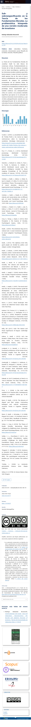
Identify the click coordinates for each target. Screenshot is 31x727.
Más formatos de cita (8, 599)
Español (5, 713)
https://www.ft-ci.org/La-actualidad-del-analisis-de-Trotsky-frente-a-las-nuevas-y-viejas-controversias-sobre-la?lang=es (14, 145)
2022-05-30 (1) (6, 495)
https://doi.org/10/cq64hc (9, 215)
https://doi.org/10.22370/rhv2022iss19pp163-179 (14, 594)
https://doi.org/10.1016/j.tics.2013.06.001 (14, 410)
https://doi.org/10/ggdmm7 (10, 344)
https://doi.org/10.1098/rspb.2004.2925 (13, 325)
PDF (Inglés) (7, 479)
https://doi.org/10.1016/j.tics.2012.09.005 (14, 358)
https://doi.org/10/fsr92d (16, 446)
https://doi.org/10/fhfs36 (16, 203)
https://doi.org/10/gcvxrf (9, 432)
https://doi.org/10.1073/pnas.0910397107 (14, 175)
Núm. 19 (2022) (16, 6)
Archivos (8, 6)
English (5, 712)
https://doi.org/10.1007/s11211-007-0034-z (15, 259)
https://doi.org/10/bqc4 (8, 225)
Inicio (3, 6)
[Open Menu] (1, 1)
